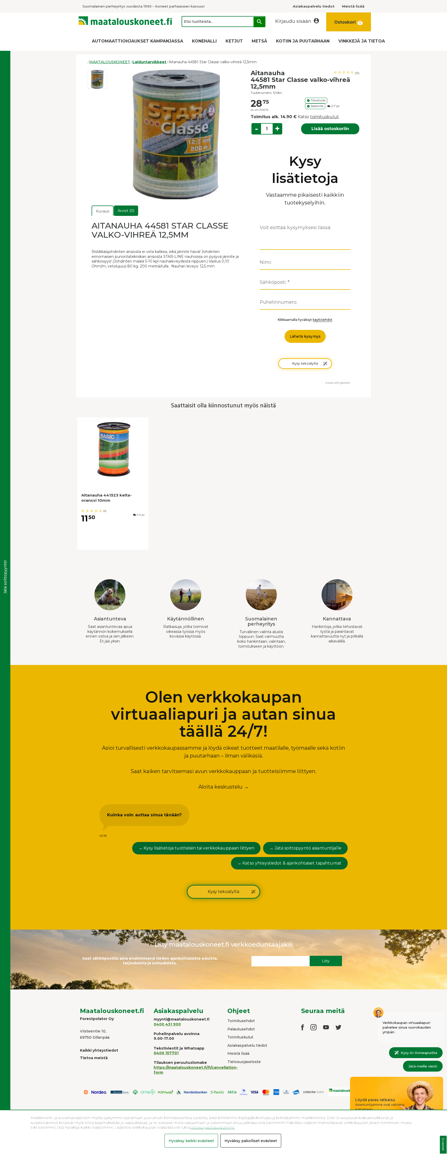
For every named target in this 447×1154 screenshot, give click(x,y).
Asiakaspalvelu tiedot (247, 1045)
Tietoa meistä (94, 1058)
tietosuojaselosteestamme (212, 1127)
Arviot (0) (126, 210)
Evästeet (443, 1144)
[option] (97, 79)
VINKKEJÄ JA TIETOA (361, 41)
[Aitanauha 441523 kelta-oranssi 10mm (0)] (113, 449)
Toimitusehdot (241, 1020)
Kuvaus (102, 211)
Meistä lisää (238, 1053)
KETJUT (234, 41)
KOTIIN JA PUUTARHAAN (303, 41)
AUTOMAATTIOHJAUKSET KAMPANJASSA (137, 41)
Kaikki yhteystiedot (99, 1050)
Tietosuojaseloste (244, 1061)
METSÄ (259, 41)
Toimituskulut (240, 1037)
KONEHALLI (204, 41)
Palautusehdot (241, 1029)
